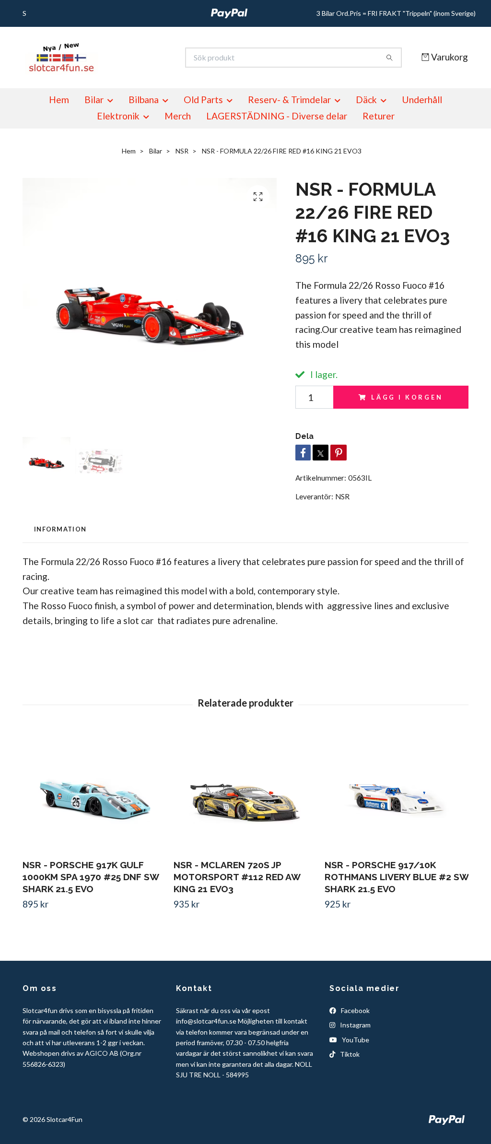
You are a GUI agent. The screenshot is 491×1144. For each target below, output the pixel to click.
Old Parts (203, 99)
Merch (177, 115)
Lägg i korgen (407, 397)
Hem (59, 99)
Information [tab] (60, 529)
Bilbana (144, 99)
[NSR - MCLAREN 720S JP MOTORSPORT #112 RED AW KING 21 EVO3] (245, 791)
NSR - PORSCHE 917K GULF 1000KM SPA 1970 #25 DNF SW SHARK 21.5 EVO (91, 877)
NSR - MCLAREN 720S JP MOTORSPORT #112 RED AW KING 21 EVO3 (237, 877)
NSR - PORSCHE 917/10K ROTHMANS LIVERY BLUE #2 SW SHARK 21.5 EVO (396, 877)
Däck (366, 99)
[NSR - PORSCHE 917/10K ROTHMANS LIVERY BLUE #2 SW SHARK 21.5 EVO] (396, 791)
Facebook (354, 1010)
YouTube (354, 1040)
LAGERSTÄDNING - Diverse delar (276, 115)
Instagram (355, 1025)
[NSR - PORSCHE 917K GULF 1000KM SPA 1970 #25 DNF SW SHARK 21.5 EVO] (94, 791)
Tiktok (349, 1054)
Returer (378, 115)
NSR (181, 151)
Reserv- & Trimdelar (289, 99)
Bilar (94, 99)
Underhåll (422, 99)
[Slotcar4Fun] (134, 57)
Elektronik (118, 115)
